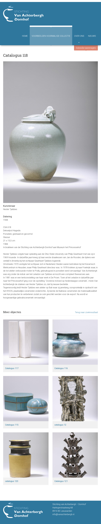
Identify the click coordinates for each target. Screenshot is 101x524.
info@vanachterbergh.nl (63, 514)
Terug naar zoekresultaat (86, 312)
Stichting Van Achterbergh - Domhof (23, 14)
